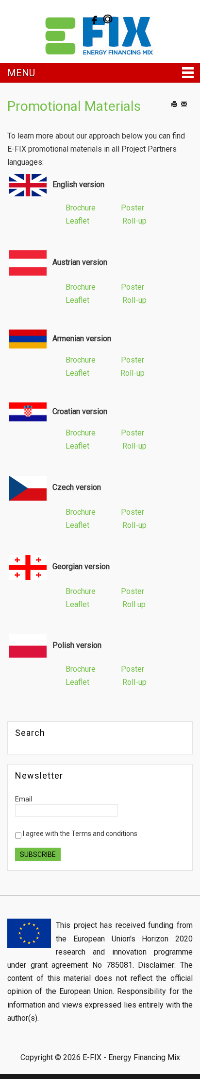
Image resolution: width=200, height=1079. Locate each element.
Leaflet (77, 221)
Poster (132, 207)
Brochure (81, 207)
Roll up (134, 604)
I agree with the (79, 833)
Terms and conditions (104, 833)
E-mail (108, 19)
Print (179, 114)
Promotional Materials (74, 106)
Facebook (93, 19)
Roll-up (134, 221)
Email (190, 114)
